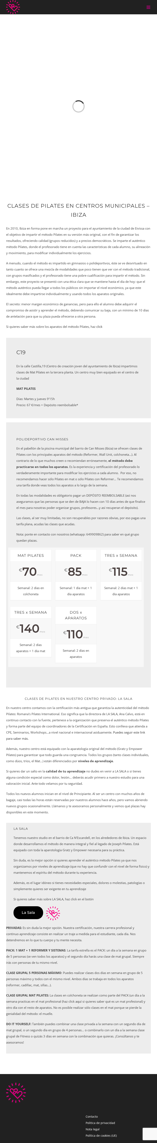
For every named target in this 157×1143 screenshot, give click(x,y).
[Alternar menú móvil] (149, 7)
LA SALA (20, 829)
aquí (78, 1001)
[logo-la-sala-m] (53, 908)
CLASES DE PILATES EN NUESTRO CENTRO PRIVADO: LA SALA (78, 699)
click (99, 327)
